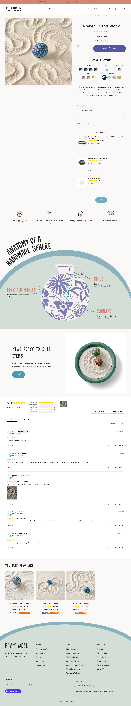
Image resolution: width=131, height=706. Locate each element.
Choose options (92, 150)
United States (87, 691)
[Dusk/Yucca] (93, 77)
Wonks (38, 657)
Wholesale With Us (73, 673)
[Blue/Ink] (104, 77)
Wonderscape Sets (42, 649)
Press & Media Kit (72, 653)
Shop (18, 374)
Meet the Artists (72, 649)
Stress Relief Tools (73, 669)
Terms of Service (103, 665)
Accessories (40, 665)
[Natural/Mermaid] (106, 69)
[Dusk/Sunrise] (83, 77)
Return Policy (102, 657)
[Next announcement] (125, 2)
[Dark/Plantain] (96, 69)
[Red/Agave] (109, 77)
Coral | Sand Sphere (50, 603)
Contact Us (101, 669)
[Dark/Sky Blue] (81, 69)
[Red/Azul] (114, 77)
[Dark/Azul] (91, 69)
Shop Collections (99, 16)
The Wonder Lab (72, 657)
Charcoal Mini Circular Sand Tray (98, 158)
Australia (110, 691)
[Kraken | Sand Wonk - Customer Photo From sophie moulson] (63, 404)
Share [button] (102, 200)
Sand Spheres (41, 653)
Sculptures (40, 661)
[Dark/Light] (119, 69)
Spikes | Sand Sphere (80, 603)
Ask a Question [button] (99, 411)
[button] (54, 9)
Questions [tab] (23, 419)
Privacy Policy (102, 653)
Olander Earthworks (68, 701)
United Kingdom (102, 691)
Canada (95, 691)
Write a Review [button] (117, 411)
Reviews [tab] (10, 419)
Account (100, 649)
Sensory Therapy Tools (74, 665)
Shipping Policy (102, 661)
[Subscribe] (29, 685)
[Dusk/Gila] (88, 77)
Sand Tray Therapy (73, 661)
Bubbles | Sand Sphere (19, 603)
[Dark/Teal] (86, 69)
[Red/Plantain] (119, 77)
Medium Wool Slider (94, 178)
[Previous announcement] (6, 2)
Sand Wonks (109, 16)
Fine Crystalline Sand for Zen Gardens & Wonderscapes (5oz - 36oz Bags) (106, 137)
